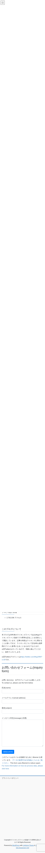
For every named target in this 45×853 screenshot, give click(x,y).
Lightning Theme (28, 845)
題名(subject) (7, 708)
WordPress (15, 845)
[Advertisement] (22, 806)
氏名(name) (6, 688)
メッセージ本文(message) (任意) (14, 718)
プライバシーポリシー (10, 778)
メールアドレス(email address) (13, 698)
